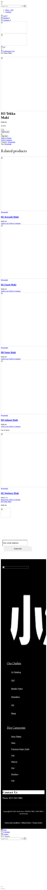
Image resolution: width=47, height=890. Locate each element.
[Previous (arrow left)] (2, 888)
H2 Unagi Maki (8, 284)
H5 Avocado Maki (10, 217)
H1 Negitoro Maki (10, 493)
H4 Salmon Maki (9, 420)
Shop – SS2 (9, 10)
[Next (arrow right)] (4, 888)
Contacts (8, 12)
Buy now (4, 136)
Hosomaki (11, 142)
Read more (4, 500)
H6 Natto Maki (8, 352)
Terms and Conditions (12, 822)
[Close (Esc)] (2, 886)
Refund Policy (26, 822)
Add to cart (5, 132)
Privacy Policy (37, 822)
